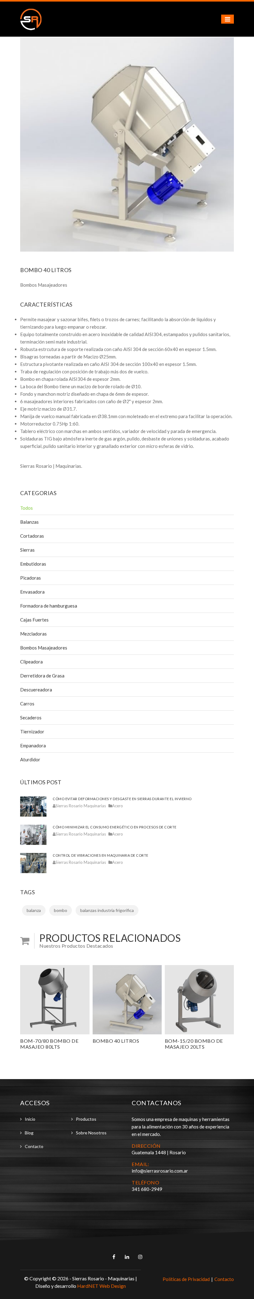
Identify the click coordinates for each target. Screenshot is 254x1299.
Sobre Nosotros (91, 1132)
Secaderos (31, 717)
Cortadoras (32, 536)
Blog (29, 1132)
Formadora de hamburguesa (48, 605)
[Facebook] (114, 1257)
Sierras (27, 550)
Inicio (30, 1119)
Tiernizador (32, 731)
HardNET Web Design (101, 1286)
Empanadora (33, 745)
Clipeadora (31, 661)
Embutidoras (33, 564)
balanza (34, 910)
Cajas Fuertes (34, 619)
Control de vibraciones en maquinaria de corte (100, 855)
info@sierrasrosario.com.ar (160, 1171)
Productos (86, 1119)
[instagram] (140, 1257)
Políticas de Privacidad (186, 1279)
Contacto (34, 1146)
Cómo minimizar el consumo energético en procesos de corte (115, 827)
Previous (29, 144)
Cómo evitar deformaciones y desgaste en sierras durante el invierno (122, 799)
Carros (27, 703)
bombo (60, 910)
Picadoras (30, 578)
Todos (26, 508)
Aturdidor (30, 759)
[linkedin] (127, 1257)
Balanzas (29, 522)
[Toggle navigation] (227, 19)
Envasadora (32, 592)
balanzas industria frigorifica (107, 910)
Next (224, 144)
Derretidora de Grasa (42, 675)
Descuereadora (36, 689)
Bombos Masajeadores (43, 647)
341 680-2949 (147, 1189)
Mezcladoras (33, 633)
